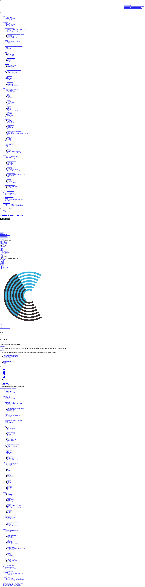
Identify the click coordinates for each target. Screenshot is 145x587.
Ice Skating (9, 187)
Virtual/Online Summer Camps (10, 116)
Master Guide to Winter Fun (10, 185)
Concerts (8, 53)
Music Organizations (11, 54)
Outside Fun (7, 64)
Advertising (5, 362)
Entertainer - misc (3, 236)
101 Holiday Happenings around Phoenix (14, 170)
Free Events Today (8, 17)
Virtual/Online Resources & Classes (11, 194)
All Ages (2, 266)
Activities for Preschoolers (12, 32)
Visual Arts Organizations (11, 62)
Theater (8, 95)
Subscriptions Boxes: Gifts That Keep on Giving (16, 174)
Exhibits (8, 61)
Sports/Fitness (9, 97)
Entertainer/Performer (4, 239)
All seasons (2, 257)
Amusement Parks (10, 66)
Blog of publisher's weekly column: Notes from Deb (14, 201)
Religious (9, 104)
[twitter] (4, 371)
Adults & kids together (4, 267)
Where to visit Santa (10, 175)
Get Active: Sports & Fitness (12, 72)
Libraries (8, 149)
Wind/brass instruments (4, 252)
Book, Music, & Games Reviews (13, 85)
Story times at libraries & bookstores (13, 151)
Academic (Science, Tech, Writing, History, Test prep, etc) (17, 133)
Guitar (1, 250)
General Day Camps (11, 91)
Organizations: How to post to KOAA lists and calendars (134, 6)
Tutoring (6, 145)
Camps (4, 88)
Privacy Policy (5, 383)
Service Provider (3, 238)
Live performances (3, 243)
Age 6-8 (8, 107)
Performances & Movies (11, 55)
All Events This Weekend (9, 25)
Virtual (4, 192)
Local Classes (7, 119)
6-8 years (2, 263)
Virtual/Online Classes (9, 140)
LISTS (4, 38)
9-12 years (2, 264)
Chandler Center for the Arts (11, 215)
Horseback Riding (10, 125)
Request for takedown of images (9, 364)
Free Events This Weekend (10, 18)
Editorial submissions (7, 361)
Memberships (2, 244)
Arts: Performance (3, 246)
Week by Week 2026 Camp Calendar (11, 110)
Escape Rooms (7, 44)
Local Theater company (4, 237)
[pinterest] (4, 374)
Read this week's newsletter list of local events (13, 204)
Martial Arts (9, 126)
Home (122, 1)
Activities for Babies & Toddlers (13, 31)
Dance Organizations (11, 58)
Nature (8, 100)
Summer (4, 155)
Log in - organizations (7, 357)
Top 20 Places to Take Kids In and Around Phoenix (14, 199)
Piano (1, 249)
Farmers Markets (8, 157)
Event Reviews (10, 86)
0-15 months (2, 259)
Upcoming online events (9, 193)
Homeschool (9, 135)
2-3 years (2, 261)
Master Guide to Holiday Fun (12, 171)
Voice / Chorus (3, 253)
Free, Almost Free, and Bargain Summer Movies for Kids (15, 29)
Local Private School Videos (10, 50)
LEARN (4, 118)
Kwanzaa (9, 180)
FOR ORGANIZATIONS (126, 4)
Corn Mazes (9, 167)
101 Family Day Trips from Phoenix (11, 200)
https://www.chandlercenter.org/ (6, 226)
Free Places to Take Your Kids (10, 20)
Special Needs (7, 77)
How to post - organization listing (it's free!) (11, 355)
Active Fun (7, 71)
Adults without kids (3, 268)
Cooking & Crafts (10, 102)
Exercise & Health (10, 122)
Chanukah (9, 179)
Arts (6, 52)
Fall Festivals (9, 164)
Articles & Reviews (8, 78)
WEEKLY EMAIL (6, 203)
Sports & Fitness (10, 121)
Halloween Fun (10, 163)
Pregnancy (9, 139)
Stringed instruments (4, 251)
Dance (8, 96)
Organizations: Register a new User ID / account (132, 7)
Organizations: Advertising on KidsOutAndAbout (133, 8)
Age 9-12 (9, 108)
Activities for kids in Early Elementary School (15, 34)
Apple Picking (9, 165)
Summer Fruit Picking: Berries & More (14, 70)
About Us (5, 379)
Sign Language (10, 132)
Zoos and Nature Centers (11, 189)
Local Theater (9, 56)
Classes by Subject (10, 120)
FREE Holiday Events (11, 176)
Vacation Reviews (10, 83)
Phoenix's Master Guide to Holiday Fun (12, 169)
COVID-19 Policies (6, 360)
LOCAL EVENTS (6, 22)
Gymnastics (9, 498)
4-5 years (2, 262)
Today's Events (7, 23)
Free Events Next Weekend (10, 19)
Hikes (8, 67)
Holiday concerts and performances (13, 183)
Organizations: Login (127, 5)
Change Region (124, 2)
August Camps (10, 115)
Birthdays (6, 40)
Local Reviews (10, 82)
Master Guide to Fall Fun (9, 159)
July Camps (9, 114)
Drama (1, 254)
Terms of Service (6, 384)
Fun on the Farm (8, 42)
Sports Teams (9, 76)
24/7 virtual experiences (9, 197)
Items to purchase (3, 242)
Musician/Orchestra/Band (5, 235)
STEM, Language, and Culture (12, 98)
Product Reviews (10, 84)
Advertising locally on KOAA (8, 381)
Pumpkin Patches (10, 168)
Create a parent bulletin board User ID (10, 358)
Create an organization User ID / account (10, 356)
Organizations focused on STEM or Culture (15, 152)
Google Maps (6, 225)
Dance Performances (11, 59)
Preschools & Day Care (9, 48)
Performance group (3, 234)
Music (8, 94)
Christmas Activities (10, 177)
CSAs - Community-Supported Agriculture (12, 41)
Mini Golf (9, 68)
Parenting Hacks (10, 80)
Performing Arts (10, 127)
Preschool (9, 106)
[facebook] (4, 369)
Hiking (8, 188)
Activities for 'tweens (11, 35)
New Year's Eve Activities (12, 182)
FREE (4, 16)
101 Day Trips (5, 210)
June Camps (9, 113)
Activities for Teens (10, 36)
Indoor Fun (2, 232)
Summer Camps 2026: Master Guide (11, 89)
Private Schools (8, 49)
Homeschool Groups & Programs (11, 153)
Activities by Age (8, 30)
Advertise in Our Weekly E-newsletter (12, 206)
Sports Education (10, 74)
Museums (6, 47)
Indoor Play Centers (8, 43)
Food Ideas (9, 79)
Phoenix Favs (5, 198)
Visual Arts (9, 101)
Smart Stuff (7, 146)
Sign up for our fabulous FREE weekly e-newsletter (14, 205)
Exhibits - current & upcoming (12, 147)
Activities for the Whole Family (13, 37)
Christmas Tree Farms (11, 173)
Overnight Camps (10, 92)
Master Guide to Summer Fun (10, 158)
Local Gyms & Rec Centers (12, 73)
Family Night (2, 241)
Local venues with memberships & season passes (13, 46)
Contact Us (5, 363)
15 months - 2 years (3, 260)
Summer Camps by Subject (10, 90)
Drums (1, 248)
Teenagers (9, 109)
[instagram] (4, 376)
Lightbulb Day (10, 181)
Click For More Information (5, 328)
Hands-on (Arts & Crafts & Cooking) (14, 131)
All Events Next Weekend (9, 28)
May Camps (9, 112)
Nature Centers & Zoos (11, 65)
